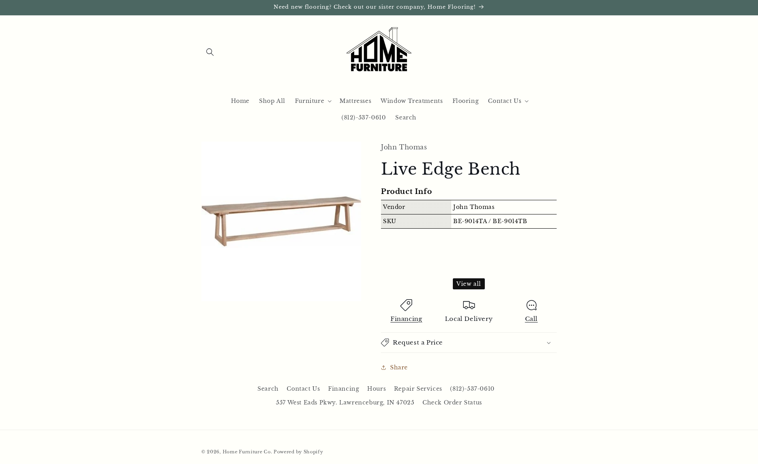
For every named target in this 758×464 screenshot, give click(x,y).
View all (468, 283)
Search (268, 388)
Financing (406, 318)
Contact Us (303, 388)
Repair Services (418, 388)
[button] (210, 52)
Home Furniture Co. (247, 452)
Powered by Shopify (298, 452)
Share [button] (399, 367)
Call (531, 318)
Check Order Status (452, 402)
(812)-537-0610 (472, 388)
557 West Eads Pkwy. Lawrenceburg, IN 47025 (345, 402)
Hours (376, 388)
